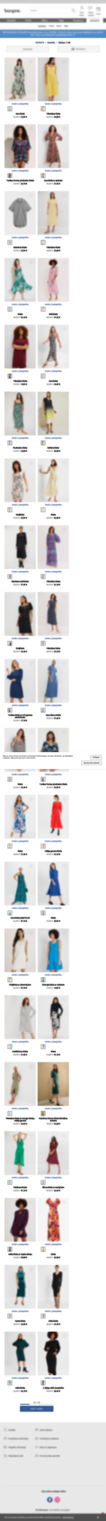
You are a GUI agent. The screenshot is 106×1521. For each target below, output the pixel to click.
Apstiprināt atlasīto (92, 763)
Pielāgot (96, 757)
